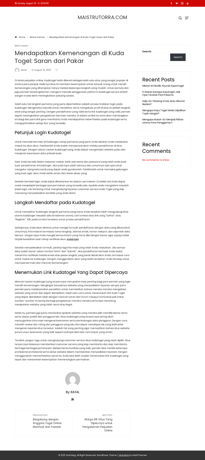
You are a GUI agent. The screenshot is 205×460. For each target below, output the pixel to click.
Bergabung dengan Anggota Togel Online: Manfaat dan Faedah (47, 421)
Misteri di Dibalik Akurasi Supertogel (163, 86)
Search (146, 51)
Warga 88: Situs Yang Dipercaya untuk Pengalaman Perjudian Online (97, 423)
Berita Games (21, 46)
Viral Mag (124, 455)
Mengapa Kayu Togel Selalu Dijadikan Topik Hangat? (164, 112)
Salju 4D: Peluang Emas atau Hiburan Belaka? (163, 102)
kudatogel (73, 239)
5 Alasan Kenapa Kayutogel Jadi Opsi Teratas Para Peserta (161, 93)
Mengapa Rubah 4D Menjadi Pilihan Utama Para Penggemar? (162, 121)
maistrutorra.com (102, 17)
